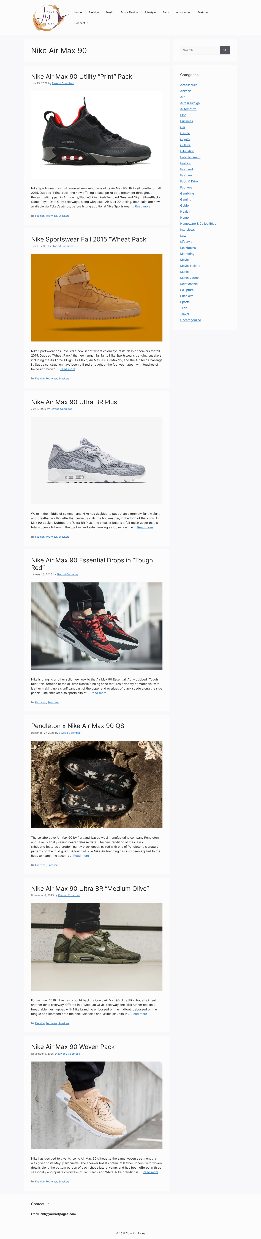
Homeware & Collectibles (198, 223)
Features (203, 12)
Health (185, 211)
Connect (79, 23)
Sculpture (187, 290)
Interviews (187, 229)
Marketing (187, 253)
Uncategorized (190, 320)
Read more (143, 206)
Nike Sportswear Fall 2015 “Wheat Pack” (90, 239)
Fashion (94, 12)
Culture (185, 145)
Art (182, 97)
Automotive (183, 12)
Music (109, 12)
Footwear (51, 215)
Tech (166, 12)
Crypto (185, 139)
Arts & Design (190, 103)
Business (186, 121)
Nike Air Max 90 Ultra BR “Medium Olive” (90, 888)
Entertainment (190, 157)
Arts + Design (129, 12)
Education (187, 151)
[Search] (225, 50)
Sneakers (63, 215)
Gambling (187, 193)
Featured (186, 169)
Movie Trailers (190, 266)
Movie (184, 260)
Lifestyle (150, 12)
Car (182, 127)
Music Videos (189, 278)
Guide (184, 205)
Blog (183, 115)
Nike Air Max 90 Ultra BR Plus (74, 402)
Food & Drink (189, 181)
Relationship (189, 284)
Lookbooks (188, 247)
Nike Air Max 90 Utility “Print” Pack (81, 76)
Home (78, 12)
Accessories (188, 85)
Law (183, 235)
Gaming (185, 199)
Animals (186, 91)
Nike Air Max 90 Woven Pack (73, 1046)
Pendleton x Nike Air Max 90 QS (77, 725)
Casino (185, 133)
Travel (184, 314)
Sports (185, 302)
